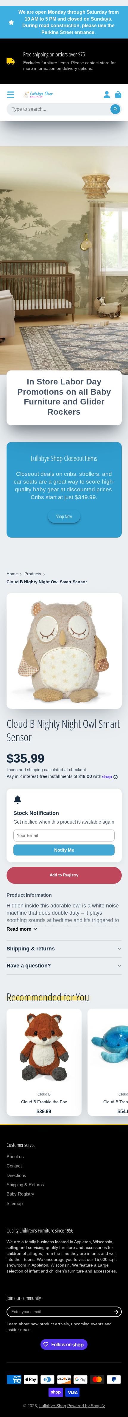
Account (106, 94)
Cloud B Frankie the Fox (44, 1062)
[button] (64, 875)
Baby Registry (20, 1193)
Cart (118, 94)
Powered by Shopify (86, 1405)
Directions (16, 1175)
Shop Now (64, 516)
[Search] (115, 109)
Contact (14, 1165)
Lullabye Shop (52, 1405)
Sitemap (15, 1203)
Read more (19, 929)
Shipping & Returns (25, 1184)
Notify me (64, 850)
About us (15, 1156)
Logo (38, 94)
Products (32, 573)
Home (12, 573)
